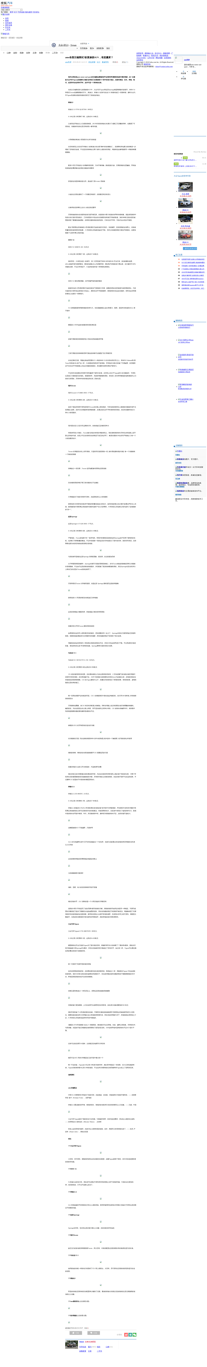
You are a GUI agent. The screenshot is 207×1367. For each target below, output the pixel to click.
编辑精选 (179, 320)
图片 (91, 48)
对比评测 (19, 37)
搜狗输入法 (149, 53)
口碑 (8, 53)
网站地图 (159, 58)
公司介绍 (150, 58)
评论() (125, 62)
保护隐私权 (164, 55)
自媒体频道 (5, 7)
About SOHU (141, 58)
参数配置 (99, 48)
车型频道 (83, 48)
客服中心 (146, 55)
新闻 (7, 20)
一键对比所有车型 (190, 248)
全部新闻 (167, 58)
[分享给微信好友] (134, 1335)
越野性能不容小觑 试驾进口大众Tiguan (186, 160)
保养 (28, 53)
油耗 (15, 53)
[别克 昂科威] (185, 223)
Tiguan (73, 45)
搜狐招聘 (166, 53)
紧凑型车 (105, 62)
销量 (41, 53)
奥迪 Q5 (185, 210)
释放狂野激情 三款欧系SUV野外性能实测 (186, 166)
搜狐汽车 (6, 34)
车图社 (177, 455)
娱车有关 (178, 463)
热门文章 (179, 255)
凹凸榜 (177, 479)
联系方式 (154, 55)
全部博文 (139, 60)
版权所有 (147, 64)
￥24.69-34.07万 (185, 244)
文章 (34, 53)
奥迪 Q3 (185, 242)
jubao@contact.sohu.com (164, 66)
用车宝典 (8, 25)
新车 (11, 12)
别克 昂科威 (185, 226)
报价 (108, 48)
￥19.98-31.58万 (185, 196)
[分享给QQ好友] (130, 1335)
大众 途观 (185, 194)
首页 (7, 18)
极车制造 (178, 494)
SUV (15, 12)
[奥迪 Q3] (185, 239)
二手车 (7, 30)
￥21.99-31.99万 (185, 228)
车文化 (7, 27)
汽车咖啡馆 (179, 471)
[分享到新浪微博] (126, 1335)
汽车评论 (35, 12)
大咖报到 (179, 445)
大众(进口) (63, 45)
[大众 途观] (185, 191)
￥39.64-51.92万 (185, 212)
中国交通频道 (179, 486)
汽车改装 (21, 12)
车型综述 (82, 1347)
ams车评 (68, 62)
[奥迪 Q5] (185, 207)
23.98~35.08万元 (90, 1341)
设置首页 (139, 53)
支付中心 (158, 53)
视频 (21, 53)
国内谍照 (28, 12)
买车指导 (8, 23)
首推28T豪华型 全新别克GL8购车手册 (194, 275)
